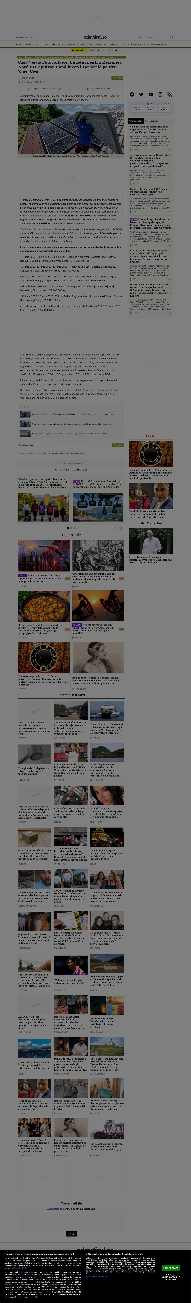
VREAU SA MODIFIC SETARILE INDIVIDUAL (170, 1277)
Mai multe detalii (20, 1268)
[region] (95, 1276)
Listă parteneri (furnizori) (96, 1276)
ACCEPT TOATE (170, 1268)
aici (24, 1287)
